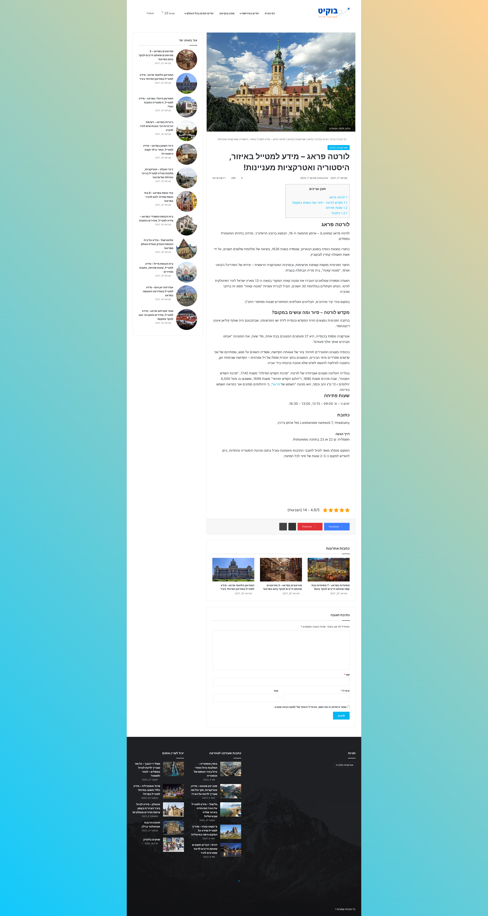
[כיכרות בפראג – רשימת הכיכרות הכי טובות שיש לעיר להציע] (186, 130)
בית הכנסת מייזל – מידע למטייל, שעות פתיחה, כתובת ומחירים (156, 267)
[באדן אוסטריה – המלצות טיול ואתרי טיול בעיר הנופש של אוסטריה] (230, 769)
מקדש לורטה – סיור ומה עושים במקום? (320, 202)
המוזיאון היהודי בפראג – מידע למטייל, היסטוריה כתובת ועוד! (156, 102)
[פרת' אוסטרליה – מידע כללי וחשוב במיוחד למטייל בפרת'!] (173, 791)
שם (347, 674)
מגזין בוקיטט (226, 13)
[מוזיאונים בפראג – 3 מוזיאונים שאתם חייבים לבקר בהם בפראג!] (281, 569)
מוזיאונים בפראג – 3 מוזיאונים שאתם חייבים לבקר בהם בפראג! (156, 55)
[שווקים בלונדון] (173, 845)
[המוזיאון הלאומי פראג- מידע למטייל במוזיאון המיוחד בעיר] (233, 569)
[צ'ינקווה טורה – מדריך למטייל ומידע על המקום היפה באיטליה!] (230, 832)
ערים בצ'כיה (321, 139)
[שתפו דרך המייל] (292, 526)
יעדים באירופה (250, 13)
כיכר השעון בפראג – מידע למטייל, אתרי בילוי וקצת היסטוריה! (158, 149)
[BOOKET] (327, 13)
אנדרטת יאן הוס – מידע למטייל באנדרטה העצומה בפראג (158, 291)
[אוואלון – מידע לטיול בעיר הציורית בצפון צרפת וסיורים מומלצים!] (173, 809)
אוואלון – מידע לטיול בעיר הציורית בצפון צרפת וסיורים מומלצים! (146, 808)
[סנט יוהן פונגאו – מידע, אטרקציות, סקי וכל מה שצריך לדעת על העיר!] (230, 791)
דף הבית (270, 13)
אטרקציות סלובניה (344, 764)
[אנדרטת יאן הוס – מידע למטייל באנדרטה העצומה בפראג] (186, 295)
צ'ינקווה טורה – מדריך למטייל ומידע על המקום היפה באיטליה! (204, 830)
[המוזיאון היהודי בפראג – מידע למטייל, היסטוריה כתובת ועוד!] (186, 107)
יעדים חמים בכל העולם (200, 13)
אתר (276, 690)
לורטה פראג (338, 197)
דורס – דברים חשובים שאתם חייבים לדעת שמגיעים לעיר (204, 848)
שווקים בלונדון (151, 839)
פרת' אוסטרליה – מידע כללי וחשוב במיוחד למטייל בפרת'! (146, 789)
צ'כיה (332, 139)
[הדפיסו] (283, 526)
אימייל (345, 690)
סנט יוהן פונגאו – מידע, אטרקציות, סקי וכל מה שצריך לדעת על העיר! (203, 789)
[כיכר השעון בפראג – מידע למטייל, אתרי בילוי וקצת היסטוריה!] (186, 154)
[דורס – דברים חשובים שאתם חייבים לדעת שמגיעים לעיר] (230, 850)
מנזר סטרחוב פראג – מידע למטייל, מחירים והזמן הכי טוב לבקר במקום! (156, 314)
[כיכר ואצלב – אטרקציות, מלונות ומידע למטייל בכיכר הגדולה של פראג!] (186, 177)
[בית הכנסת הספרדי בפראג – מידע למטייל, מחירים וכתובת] (186, 225)
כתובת (340, 213)
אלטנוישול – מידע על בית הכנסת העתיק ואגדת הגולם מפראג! (157, 244)
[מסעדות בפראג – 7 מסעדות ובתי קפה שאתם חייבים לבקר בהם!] (329, 569)
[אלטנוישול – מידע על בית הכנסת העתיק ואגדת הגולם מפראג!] (186, 248)
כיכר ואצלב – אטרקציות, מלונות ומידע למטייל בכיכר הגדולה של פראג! (157, 173)
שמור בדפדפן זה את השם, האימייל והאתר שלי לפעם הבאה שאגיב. (310, 706)
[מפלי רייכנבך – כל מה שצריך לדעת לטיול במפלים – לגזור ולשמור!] (173, 769)
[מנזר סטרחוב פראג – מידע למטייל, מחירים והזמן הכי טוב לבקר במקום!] (186, 319)
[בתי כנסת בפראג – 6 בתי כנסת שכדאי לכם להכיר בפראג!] (186, 201)
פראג (310, 139)
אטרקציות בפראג (296, 139)
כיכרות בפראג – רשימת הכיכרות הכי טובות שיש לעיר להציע (156, 126)
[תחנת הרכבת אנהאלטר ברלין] (173, 828)
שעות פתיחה (337, 208)
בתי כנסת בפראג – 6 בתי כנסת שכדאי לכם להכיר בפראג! (158, 196)
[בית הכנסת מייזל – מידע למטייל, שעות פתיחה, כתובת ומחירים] (186, 272)
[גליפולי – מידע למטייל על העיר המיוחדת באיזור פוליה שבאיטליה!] (230, 809)
